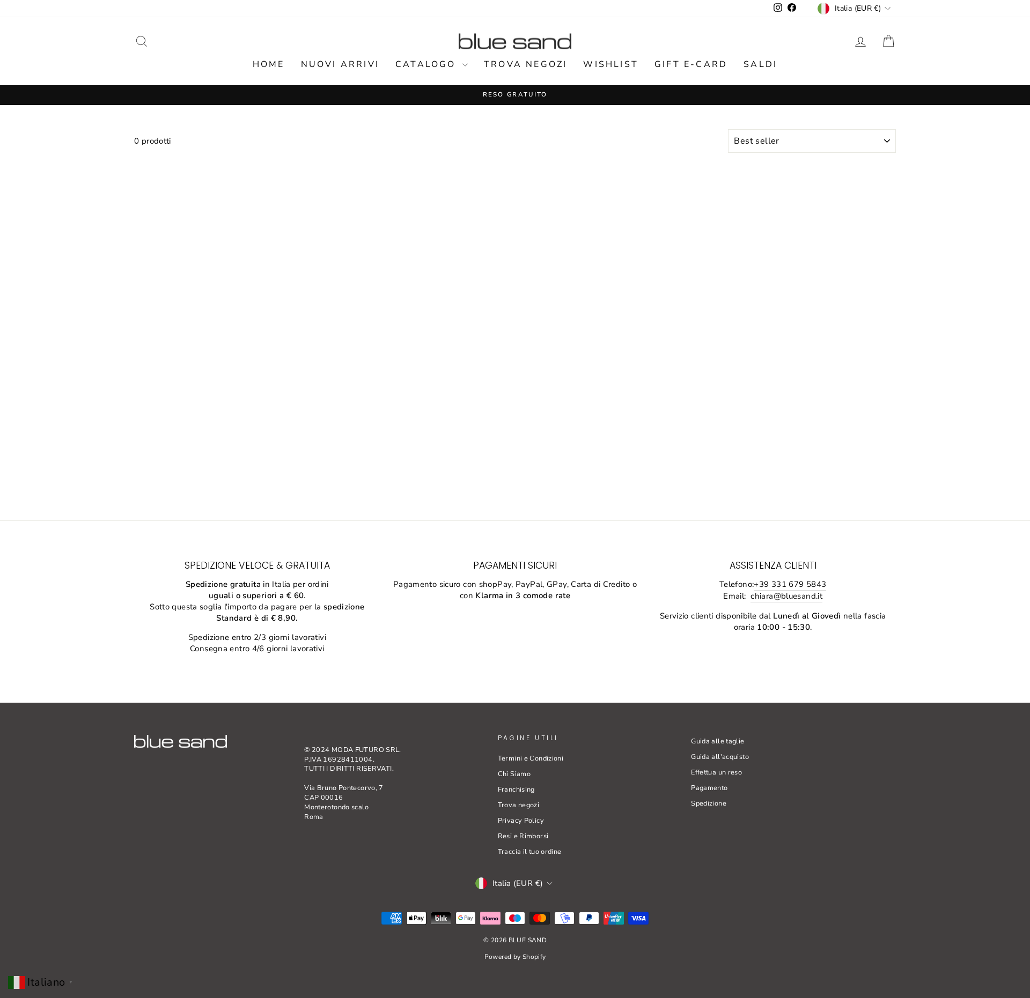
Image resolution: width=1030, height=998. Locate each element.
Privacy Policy (521, 820)
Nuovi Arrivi (340, 64)
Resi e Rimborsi (523, 836)
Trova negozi (525, 64)
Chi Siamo (514, 774)
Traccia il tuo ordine (530, 852)
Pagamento (709, 788)
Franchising (516, 789)
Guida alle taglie (717, 741)
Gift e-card (690, 64)
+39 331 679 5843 (790, 584)
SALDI (760, 64)
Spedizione (708, 803)
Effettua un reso (716, 772)
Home (269, 64)
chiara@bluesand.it (786, 596)
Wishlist (610, 64)
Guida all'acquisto (720, 757)
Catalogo (427, 64)
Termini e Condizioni (531, 758)
